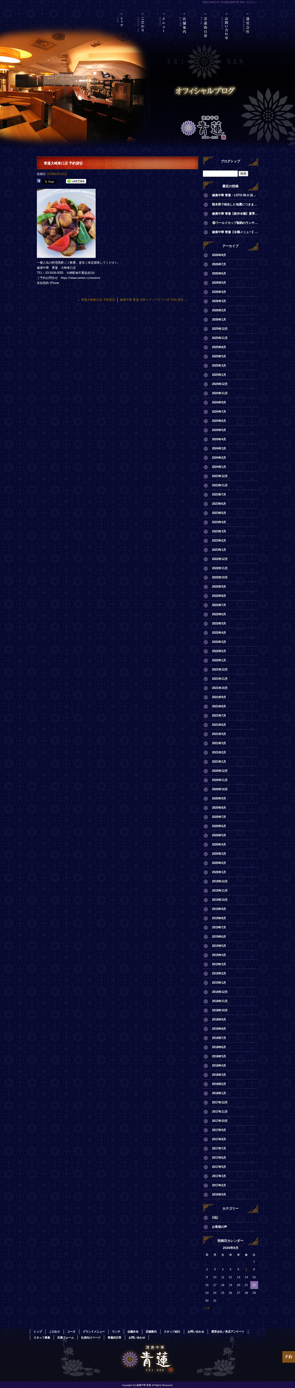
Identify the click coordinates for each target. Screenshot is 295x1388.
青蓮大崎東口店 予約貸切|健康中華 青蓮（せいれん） (230, 2)
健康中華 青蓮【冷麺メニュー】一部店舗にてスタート (235, 232)
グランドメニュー (94, 1331)
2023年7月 (219, 494)
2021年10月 (220, 688)
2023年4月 (219, 522)
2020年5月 (219, 835)
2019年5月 (219, 946)
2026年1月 (219, 319)
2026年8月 (219, 255)
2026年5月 (219, 282)
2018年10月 (220, 1010)
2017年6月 (219, 1157)
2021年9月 (219, 697)
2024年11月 (220, 393)
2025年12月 (220, 328)
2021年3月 (219, 743)
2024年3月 (219, 448)
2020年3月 (219, 853)
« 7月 (206, 1308)
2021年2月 (219, 752)
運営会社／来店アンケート (247, 33)
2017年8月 (219, 1139)
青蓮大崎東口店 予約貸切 (96, 299)
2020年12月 (220, 771)
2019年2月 (219, 973)
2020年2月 (219, 863)
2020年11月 (220, 780)
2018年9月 (219, 1019)
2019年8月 (219, 918)
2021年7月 (219, 715)
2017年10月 (220, 1121)
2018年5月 (219, 1056)
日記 (215, 1217)
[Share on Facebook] (39, 181)
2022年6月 (219, 614)
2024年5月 (219, 430)
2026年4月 (219, 292)
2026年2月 (219, 310)
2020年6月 (219, 826)
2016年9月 (219, 1194)
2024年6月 (219, 421)
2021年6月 (219, 724)
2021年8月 (219, 706)
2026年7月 (219, 264)
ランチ (116, 1331)
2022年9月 (219, 586)
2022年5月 (219, 623)
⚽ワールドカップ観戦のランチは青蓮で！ (235, 223)
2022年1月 (219, 660)
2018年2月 (219, 1084)
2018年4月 (219, 1065)
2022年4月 (219, 632)
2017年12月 (220, 1102)
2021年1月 (219, 761)
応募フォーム (65, 1337)
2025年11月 (220, 338)
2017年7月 (219, 1148)
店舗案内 (184, 33)
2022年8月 (219, 596)
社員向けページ (90, 1337)
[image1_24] (66, 255)
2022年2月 (219, 651)
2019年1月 (219, 982)
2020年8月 (219, 807)
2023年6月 (219, 503)
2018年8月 (219, 1028)
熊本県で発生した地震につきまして (235, 204)
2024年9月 (219, 402)
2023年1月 (219, 549)
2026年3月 (219, 301)
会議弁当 (133, 1331)
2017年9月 (219, 1130)
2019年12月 (220, 881)
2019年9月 (219, 909)
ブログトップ (230, 161)
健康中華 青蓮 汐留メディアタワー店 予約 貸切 (153, 299)
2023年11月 (220, 485)
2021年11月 (220, 678)
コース (71, 1331)
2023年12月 (220, 476)
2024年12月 (220, 384)
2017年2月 (219, 1185)
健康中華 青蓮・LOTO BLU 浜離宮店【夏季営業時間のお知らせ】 (235, 195)
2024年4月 (219, 439)
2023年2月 (219, 540)
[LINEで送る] (76, 181)
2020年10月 (220, 789)
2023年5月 (219, 513)
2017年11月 (220, 1111)
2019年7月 (219, 927)
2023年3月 (219, 531)
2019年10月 (220, 899)
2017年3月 (219, 1176)
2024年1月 (219, 467)
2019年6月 (219, 936)
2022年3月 (219, 642)
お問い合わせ (226, 33)
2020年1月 (219, 872)
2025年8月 (219, 347)
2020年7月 (219, 817)
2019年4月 (219, 955)
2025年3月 (219, 365)
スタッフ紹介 (172, 1331)
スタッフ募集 (42, 1337)
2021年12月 (220, 669)
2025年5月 (219, 356)
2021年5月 (219, 734)
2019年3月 (219, 964)
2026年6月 (219, 273)
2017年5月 (219, 1167)
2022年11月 (220, 568)
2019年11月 (220, 890)
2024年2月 (219, 457)
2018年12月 (220, 992)
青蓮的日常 (205, 33)
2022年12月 (220, 559)
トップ (121, 33)
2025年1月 (219, 374)
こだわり (142, 33)
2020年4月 (219, 844)
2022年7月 (219, 605)
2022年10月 (220, 577)
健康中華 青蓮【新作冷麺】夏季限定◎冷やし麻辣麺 (235, 213)
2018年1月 (219, 1093)
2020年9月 (219, 798)
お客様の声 (219, 1226)
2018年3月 (219, 1074)
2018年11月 (220, 1001)
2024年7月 (219, 411)
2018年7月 (219, 1038)
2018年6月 (219, 1047)
